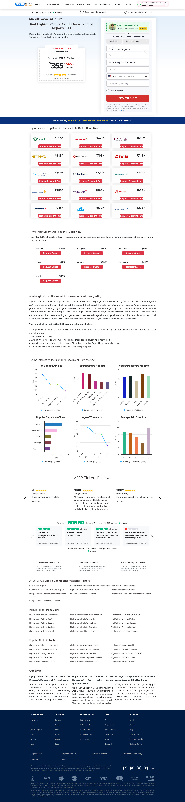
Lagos (57, 744)
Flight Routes (36, 754)
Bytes (64, 759)
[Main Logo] (23, 4)
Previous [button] (25, 499)
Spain (32, 734)
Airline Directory (99, 754)
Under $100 (69, 4)
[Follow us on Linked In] (152, 768)
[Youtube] (139, 768)
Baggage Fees (110, 725)
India (46, 19)
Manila (57, 739)
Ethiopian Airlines (86, 734)
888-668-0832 (148, 5)
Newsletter (109, 739)
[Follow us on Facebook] (125, 768)
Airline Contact (110, 730)
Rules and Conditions (137, 739)
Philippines (34, 720)
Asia (42, 19)
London (58, 720)
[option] (50, 498)
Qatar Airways (85, 720)
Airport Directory (69, 754)
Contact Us (109, 744)
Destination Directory (132, 754)
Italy (32, 725)
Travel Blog (109, 734)
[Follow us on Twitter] (146, 768)
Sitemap (34, 759)
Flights (37, 19)
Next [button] (159, 499)
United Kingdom (36, 730)
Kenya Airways (85, 739)
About (132, 720)
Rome (57, 730)
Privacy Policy (134, 734)
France (33, 744)
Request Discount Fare (49, 146)
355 (57, 65)
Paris (57, 725)
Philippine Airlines (86, 725)
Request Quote (50, 253)
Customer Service (136, 744)
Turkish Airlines (85, 730)
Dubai (57, 734)
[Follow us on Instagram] (132, 768)
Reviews (132, 725)
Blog (131, 730)
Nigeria (33, 739)
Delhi (51, 19)
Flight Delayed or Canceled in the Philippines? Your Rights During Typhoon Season (92, 680)
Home (31, 19)
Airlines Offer (53, 4)
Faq (106, 720)
